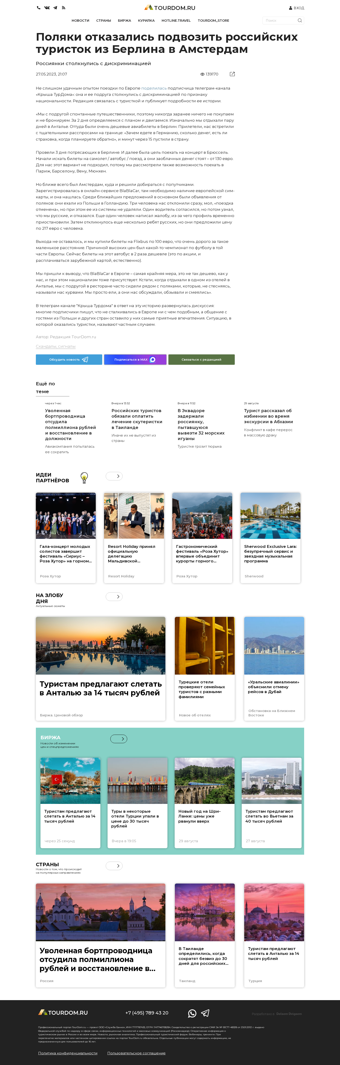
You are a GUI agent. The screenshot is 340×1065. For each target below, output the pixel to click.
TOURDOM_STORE (213, 20)
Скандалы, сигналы (56, 346)
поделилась (154, 88)
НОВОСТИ (80, 20)
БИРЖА (124, 20)
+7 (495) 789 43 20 (146, 1013)
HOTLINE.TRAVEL (176, 20)
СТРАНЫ (103, 20)
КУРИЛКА (146, 20)
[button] (110, 476)
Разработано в (277, 1014)
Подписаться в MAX (131, 359)
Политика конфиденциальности (67, 1053)
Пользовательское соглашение (136, 1053)
